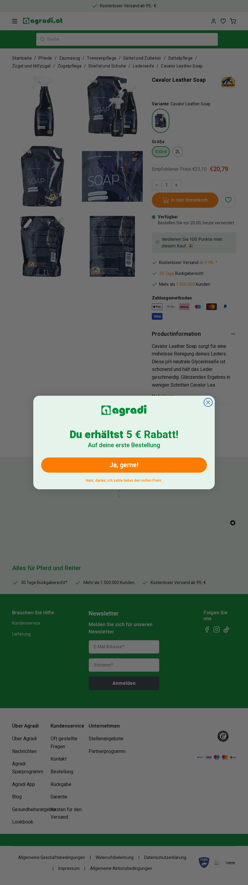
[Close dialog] (208, 402)
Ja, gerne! (124, 465)
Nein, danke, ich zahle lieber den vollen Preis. (124, 479)
